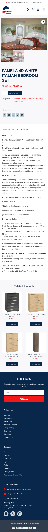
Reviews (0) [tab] (22, 129)
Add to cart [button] (12, 324)
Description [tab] (9, 129)
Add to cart (15, 93)
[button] (44, 9)
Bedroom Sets (33, 99)
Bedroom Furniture (20, 99)
